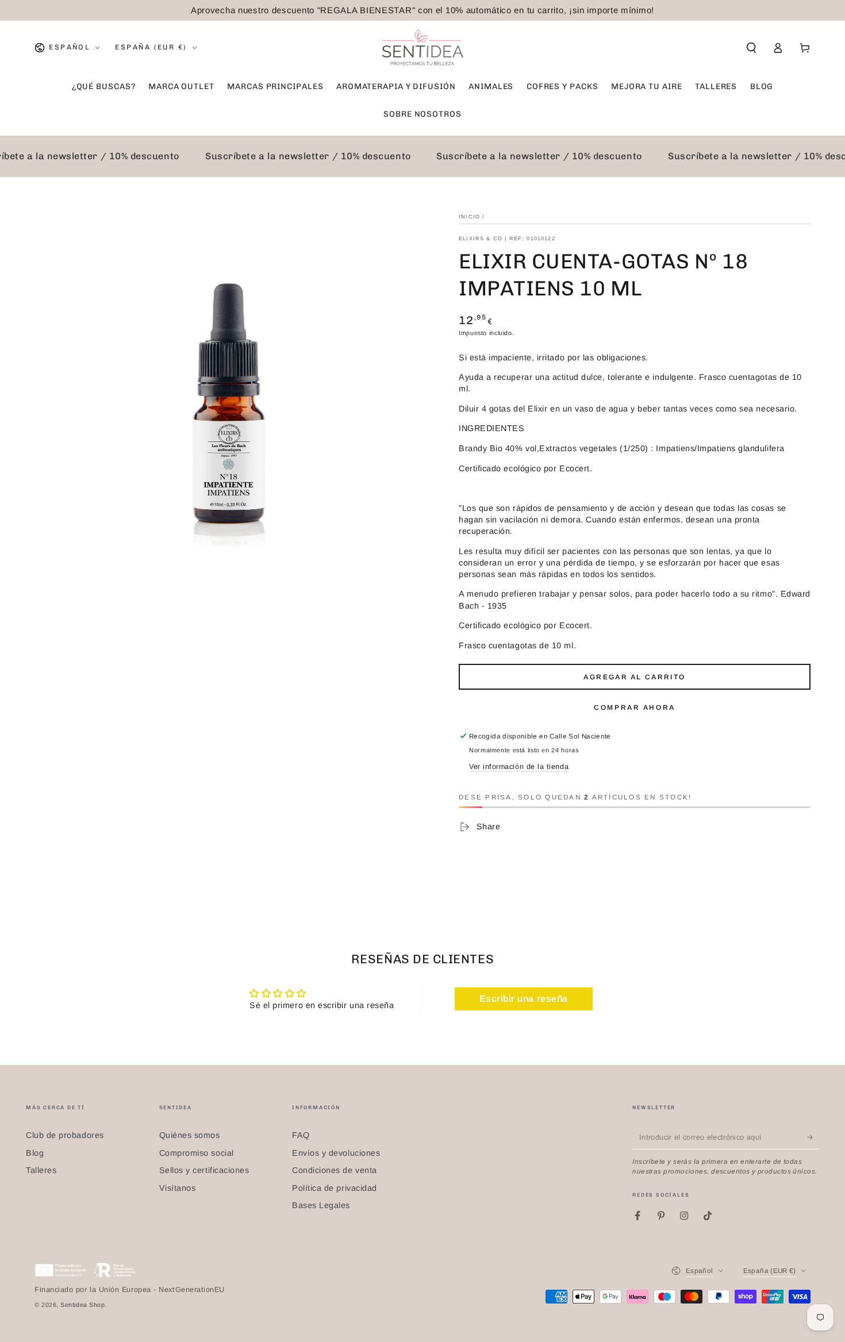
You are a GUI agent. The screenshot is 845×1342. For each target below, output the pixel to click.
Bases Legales (321, 1205)
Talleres (41, 1170)
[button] (751, 47)
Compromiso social (196, 1153)
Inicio (469, 217)
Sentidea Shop (82, 1304)
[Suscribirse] (813, 1137)
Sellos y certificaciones (204, 1170)
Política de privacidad (334, 1188)
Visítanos (177, 1188)
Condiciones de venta (334, 1170)
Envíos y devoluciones (336, 1153)
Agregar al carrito (634, 677)
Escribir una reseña (523, 998)
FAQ (301, 1135)
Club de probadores (65, 1135)
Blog (35, 1153)
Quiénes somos (189, 1135)
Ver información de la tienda (519, 767)
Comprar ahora (634, 707)
